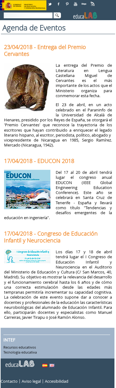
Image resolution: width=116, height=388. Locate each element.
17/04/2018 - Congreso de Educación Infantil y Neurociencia (51, 237)
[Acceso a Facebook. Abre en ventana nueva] (59, 1)
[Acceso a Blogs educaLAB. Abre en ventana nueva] (84, 1)
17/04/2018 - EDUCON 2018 (39, 161)
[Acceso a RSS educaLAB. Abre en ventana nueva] (93, 1)
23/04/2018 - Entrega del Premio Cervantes (45, 50)
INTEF (9, 340)
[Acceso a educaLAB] (19, 361)
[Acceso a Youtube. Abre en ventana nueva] (76, 1)
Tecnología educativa (20, 352)
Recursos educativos (19, 347)
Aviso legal (31, 381)
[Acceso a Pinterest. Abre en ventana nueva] (67, 1)
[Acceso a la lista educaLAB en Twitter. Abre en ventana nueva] (50, 1)
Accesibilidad (56, 381)
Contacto (9, 381)
